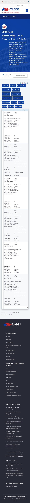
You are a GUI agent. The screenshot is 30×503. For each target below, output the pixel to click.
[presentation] (15, 198)
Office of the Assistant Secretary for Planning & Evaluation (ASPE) (14, 469)
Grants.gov (8, 339)
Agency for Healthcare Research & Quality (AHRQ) (14, 422)
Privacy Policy (9, 389)
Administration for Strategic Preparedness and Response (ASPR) (14, 417)
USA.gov (8, 356)
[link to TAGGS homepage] (11, 10)
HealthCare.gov (10, 342)
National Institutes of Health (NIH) (14, 452)
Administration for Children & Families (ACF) (13, 408)
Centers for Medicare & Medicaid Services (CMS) (14, 437)
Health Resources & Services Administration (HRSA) (13, 445)
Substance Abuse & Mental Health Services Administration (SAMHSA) (14, 456)
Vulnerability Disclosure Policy (13, 395)
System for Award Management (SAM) (14, 346)
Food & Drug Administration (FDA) (14, 441)
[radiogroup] (8, 76)
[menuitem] (20, 83)
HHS (7, 380)
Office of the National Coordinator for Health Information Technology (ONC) (14, 475)
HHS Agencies (9, 383)
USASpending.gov (10, 359)
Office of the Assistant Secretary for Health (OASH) (14, 465)
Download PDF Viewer (11, 486)
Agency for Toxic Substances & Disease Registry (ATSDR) (13, 427)
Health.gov (8, 377)
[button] (18, 5)
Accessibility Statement (11, 371)
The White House (10, 350)
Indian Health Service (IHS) (12, 449)
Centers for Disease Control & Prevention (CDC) (13, 432)
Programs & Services (11, 392)
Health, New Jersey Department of (18, 116)
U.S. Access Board (10, 353)
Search (21, 5)
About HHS (8, 368)
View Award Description (20, 75)
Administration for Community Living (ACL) (13, 413)
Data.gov (8, 336)
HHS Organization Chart (12, 386)
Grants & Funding (10, 374)
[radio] (6, 75)
